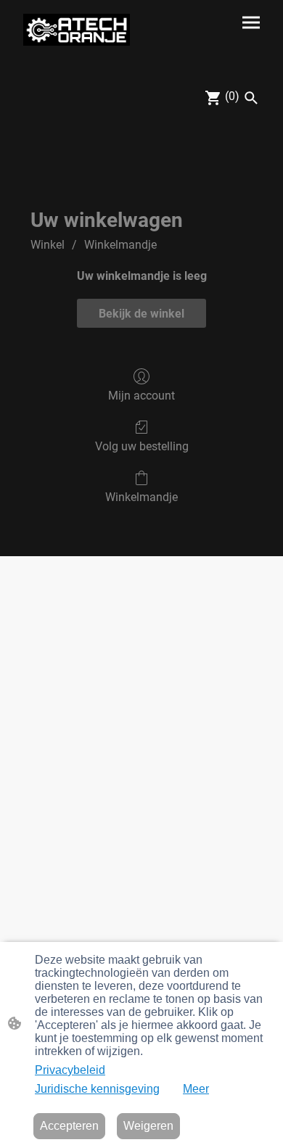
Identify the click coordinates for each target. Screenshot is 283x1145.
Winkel (47, 245)
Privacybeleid (70, 1070)
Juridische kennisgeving (97, 1089)
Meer (196, 1089)
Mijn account (141, 395)
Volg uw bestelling (142, 446)
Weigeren (148, 1126)
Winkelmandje (120, 245)
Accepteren (69, 1126)
